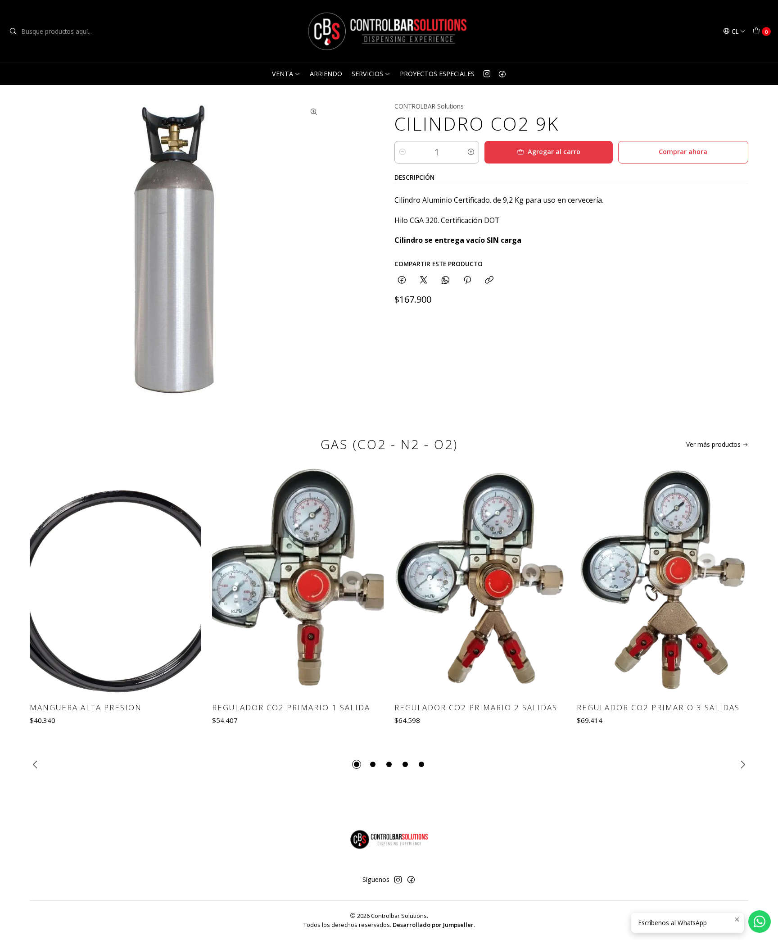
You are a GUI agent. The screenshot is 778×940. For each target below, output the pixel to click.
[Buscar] (13, 32)
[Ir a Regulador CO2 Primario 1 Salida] (298, 581)
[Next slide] (741, 764)
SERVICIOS (367, 73)
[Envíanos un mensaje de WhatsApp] (759, 921)
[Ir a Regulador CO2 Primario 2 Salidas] (480, 581)
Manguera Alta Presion (86, 707)
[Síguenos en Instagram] (487, 74)
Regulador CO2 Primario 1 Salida (291, 707)
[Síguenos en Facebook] (502, 74)
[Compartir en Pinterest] (467, 280)
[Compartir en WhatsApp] (445, 280)
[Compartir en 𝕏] (423, 280)
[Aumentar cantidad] (471, 152)
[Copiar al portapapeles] (489, 280)
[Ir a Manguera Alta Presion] (115, 581)
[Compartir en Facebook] (401, 280)
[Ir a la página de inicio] (389, 31)
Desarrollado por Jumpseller (433, 925)
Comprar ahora (683, 151)
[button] (356, 764)
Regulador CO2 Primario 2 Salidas (475, 707)
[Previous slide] (36, 764)
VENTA (282, 73)
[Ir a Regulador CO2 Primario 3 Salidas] (662, 581)
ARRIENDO (326, 73)
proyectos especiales (437, 73)
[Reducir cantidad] (402, 152)
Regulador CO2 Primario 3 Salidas (658, 707)
